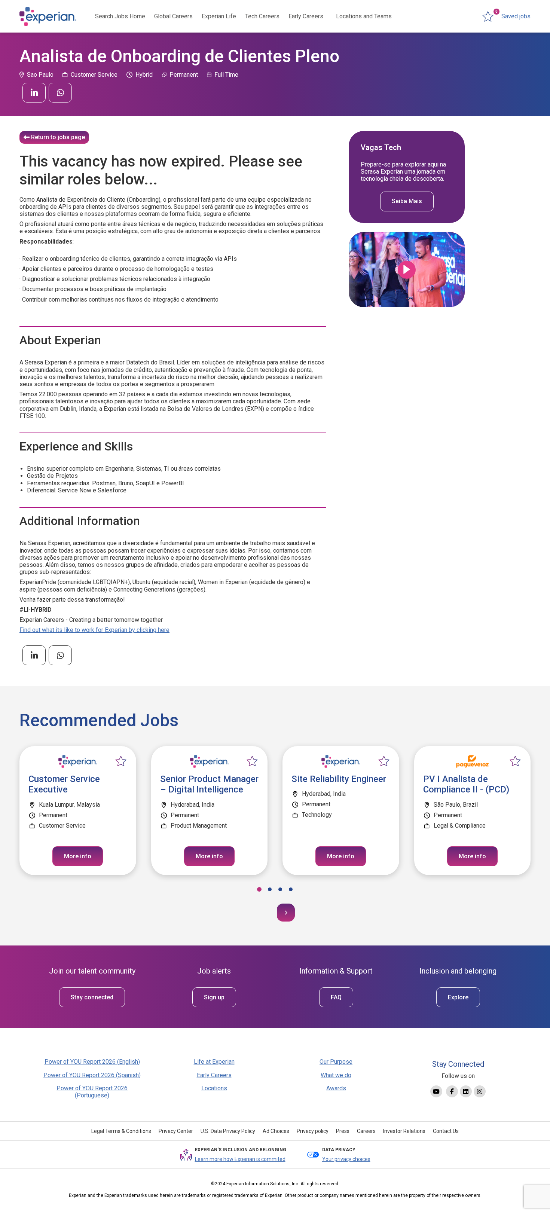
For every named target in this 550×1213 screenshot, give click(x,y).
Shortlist (120, 761)
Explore (458, 997)
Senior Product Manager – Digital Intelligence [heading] (209, 784)
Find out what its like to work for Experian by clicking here (94, 629)
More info (77, 856)
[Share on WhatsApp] (60, 93)
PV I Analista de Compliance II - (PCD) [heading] (466, 784)
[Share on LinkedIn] (34, 93)
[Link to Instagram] (480, 1091)
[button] (259, 889)
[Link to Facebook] (452, 1091)
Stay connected (92, 997)
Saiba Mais (407, 201)
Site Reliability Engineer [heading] (338, 779)
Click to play (407, 270)
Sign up (214, 997)
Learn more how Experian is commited (240, 1159)
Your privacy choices (346, 1159)
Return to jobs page (58, 137)
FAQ (336, 997)
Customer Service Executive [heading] (64, 784)
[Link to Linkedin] (466, 1091)
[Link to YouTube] (436, 1091)
